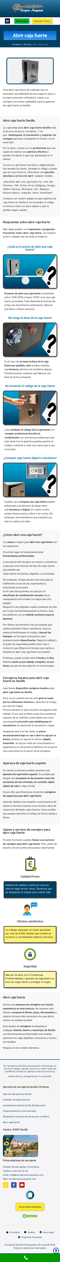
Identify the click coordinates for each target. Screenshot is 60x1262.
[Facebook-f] (14, 1185)
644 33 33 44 (20, 1171)
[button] (7, 21)
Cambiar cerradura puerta (16, 1099)
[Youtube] (22, 1185)
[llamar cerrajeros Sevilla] (30, 1258)
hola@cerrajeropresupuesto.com (27, 1174)
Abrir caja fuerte (11, 1122)
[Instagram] (5, 1185)
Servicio (27, 44)
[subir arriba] (56, 1251)
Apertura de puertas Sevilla (17, 1094)
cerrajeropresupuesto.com (22, 1178)
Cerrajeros (17, 44)
